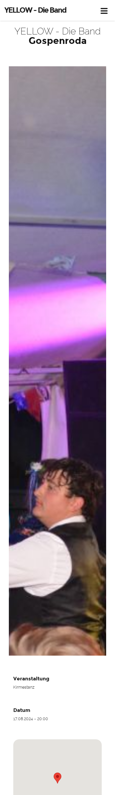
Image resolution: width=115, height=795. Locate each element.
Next (97, 361)
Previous (18, 361)
